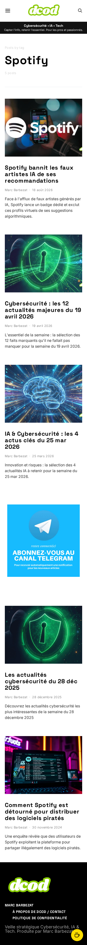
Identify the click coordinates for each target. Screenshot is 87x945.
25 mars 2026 (43, 456)
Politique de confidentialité (40, 918)
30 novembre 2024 (47, 827)
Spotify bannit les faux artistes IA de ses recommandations (39, 174)
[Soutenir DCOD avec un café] (77, 935)
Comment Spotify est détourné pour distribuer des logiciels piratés (42, 811)
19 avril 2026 (42, 326)
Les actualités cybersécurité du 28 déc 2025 (41, 681)
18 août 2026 (42, 190)
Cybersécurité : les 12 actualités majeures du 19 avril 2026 (43, 310)
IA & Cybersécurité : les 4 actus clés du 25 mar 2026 (42, 440)
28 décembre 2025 (46, 697)
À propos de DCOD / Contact (39, 912)
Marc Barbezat (16, 190)
